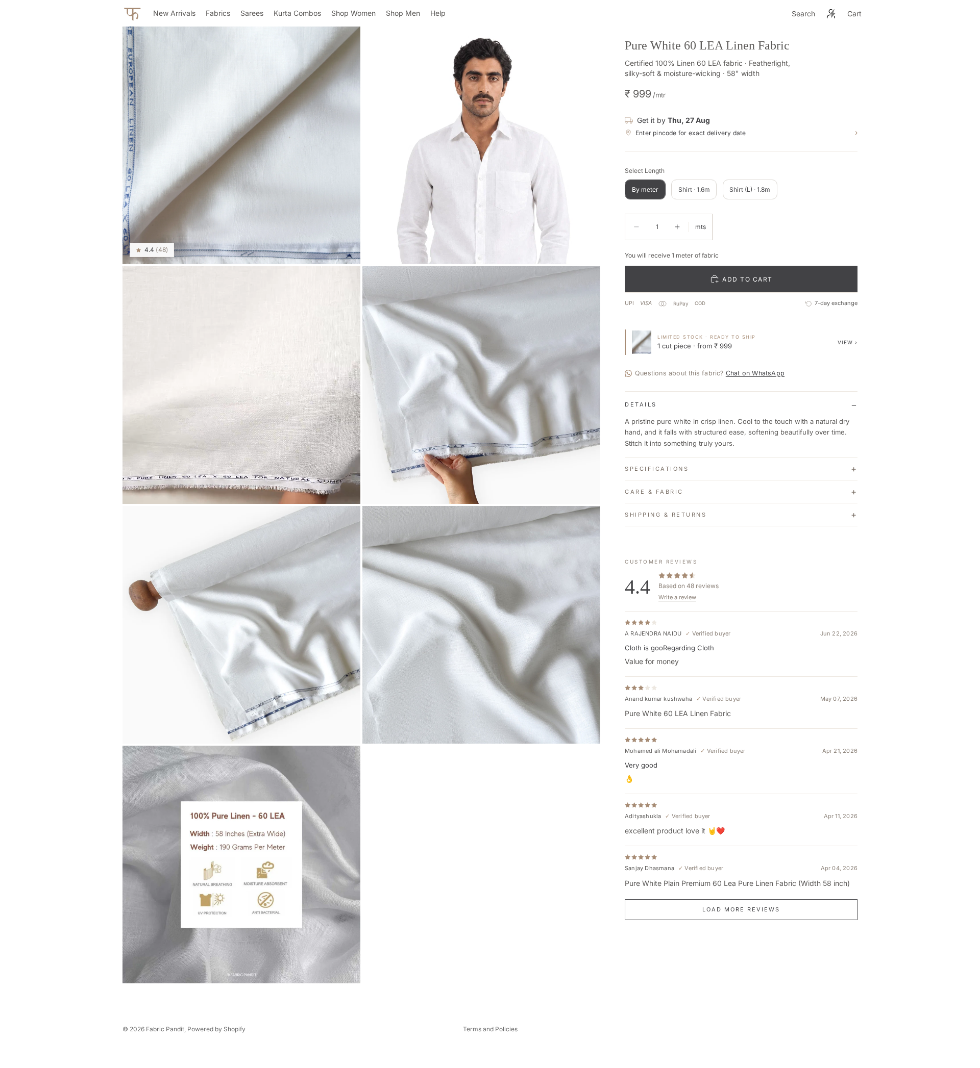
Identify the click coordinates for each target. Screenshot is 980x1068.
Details (641, 404)
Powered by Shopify (216, 1029)
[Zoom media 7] (241, 864)
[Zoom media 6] (481, 625)
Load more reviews (741, 909)
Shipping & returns (665, 514)
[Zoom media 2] (481, 145)
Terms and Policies (490, 1029)
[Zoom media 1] (241, 145)
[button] (152, 250)
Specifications (657, 468)
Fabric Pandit (165, 1029)
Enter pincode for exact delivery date (746, 133)
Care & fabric (654, 491)
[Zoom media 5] (241, 625)
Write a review (677, 597)
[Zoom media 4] (481, 385)
